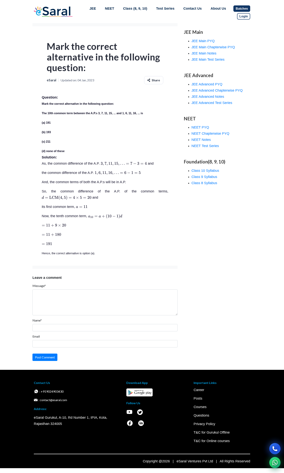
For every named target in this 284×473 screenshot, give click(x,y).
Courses (200, 407)
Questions (201, 415)
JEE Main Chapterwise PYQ (213, 47)
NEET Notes (201, 140)
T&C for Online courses (212, 441)
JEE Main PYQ (203, 41)
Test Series (165, 8)
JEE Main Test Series (207, 59)
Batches (242, 8)
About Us (218, 8)
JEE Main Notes (203, 53)
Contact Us (192, 8)
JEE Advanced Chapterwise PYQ (217, 90)
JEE (92, 8)
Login (243, 16)
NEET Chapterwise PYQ (210, 133)
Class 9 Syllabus (204, 177)
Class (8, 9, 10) (135, 8)
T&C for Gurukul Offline (212, 432)
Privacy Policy (204, 424)
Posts (198, 398)
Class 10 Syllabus (205, 171)
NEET (109, 8)
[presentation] (124, 163)
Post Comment (45, 357)
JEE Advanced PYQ (206, 84)
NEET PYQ (200, 127)
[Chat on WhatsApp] (275, 462)
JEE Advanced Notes (207, 97)
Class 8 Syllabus (204, 183)
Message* (39, 286)
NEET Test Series (205, 146)
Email (36, 336)
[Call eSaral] (275, 448)
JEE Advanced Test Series (211, 103)
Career (199, 390)
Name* (37, 320)
